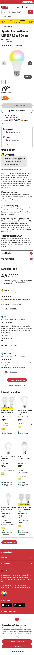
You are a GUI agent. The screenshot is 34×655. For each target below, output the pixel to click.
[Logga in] (18, 7)
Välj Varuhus (9, 144)
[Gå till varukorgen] (27, 7)
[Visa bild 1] (3, 82)
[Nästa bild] (30, 63)
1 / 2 (26, 76)
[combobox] (17, 12)
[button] (4, 593)
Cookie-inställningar (17, 651)
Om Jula (4, 558)
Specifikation (6, 253)
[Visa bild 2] (8, 82)
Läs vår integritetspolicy (14, 637)
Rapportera (13, 308)
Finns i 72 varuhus (23, 434)
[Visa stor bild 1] (17, 63)
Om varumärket (7, 258)
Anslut (3, 39)
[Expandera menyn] (31, 7)
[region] (17, 634)
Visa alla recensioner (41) (17, 380)
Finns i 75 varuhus (7, 434)
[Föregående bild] (4, 63)
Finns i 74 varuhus (7, 485)
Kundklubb (5, 563)
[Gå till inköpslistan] (22, 7)
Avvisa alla (17, 646)
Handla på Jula (6, 552)
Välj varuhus (7, 16)
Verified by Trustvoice (15, 385)
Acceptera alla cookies (17, 641)
